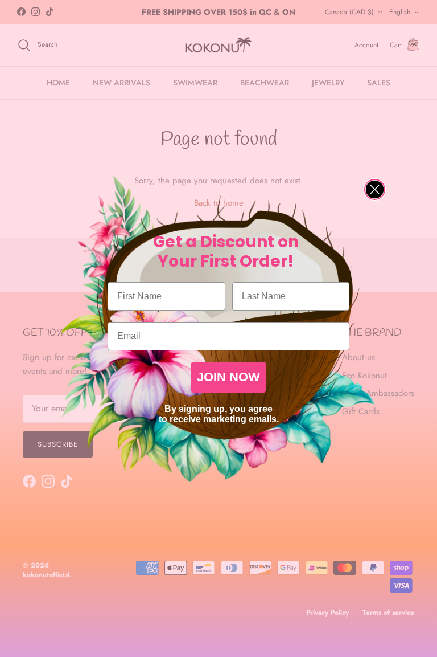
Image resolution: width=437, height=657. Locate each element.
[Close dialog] (375, 189)
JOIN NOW (228, 377)
